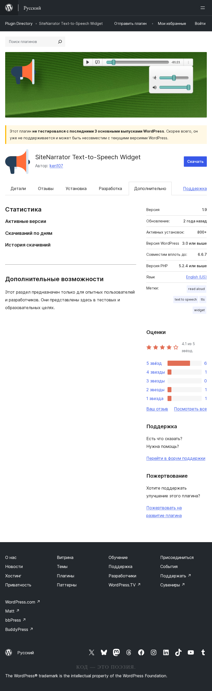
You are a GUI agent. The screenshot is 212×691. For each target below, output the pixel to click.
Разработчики (122, 575)
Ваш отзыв (157, 408)
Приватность (18, 584)
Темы (62, 566)
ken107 (56, 165)
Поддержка (195, 188)
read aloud (196, 289)
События (169, 566)
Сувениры (172, 584)
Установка (76, 188)
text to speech (186, 299)
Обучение (118, 557)
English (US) (196, 277)
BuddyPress (19, 629)
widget (199, 310)
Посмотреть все (190, 408)
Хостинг (13, 575)
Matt (12, 611)
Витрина (65, 557)
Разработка (110, 188)
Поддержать (175, 575)
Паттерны (67, 584)
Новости (14, 566)
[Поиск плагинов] (60, 42)
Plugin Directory (19, 23)
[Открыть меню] (203, 8)
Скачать (195, 161)
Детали (18, 188)
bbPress (15, 620)
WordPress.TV (125, 584)
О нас (11, 557)
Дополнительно (150, 188)
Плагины (65, 575)
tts (203, 299)
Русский (25, 652)
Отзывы (46, 188)
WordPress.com (22, 602)
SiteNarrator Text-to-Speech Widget (88, 157)
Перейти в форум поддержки (175, 458)
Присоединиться (177, 557)
